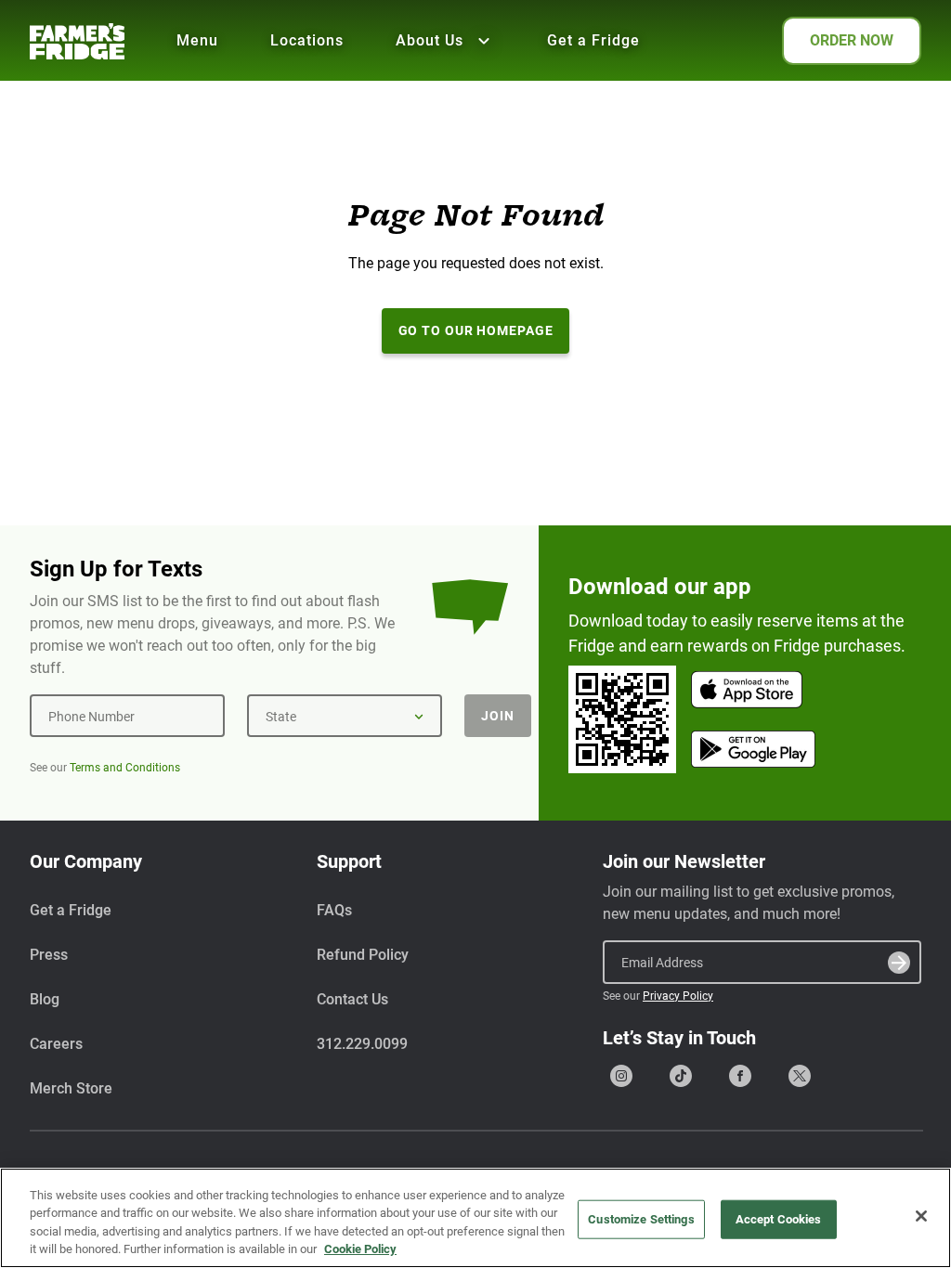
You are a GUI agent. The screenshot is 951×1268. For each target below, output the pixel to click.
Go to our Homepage (476, 330)
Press (49, 955)
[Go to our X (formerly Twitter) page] (799, 1075)
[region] (475, 1218)
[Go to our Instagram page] (621, 1075)
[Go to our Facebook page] (740, 1075)
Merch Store (71, 1088)
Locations (307, 40)
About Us (429, 40)
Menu (197, 40)
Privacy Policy (678, 996)
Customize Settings (641, 1219)
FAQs (334, 910)
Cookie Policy (360, 1249)
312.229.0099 (362, 1044)
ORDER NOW (851, 40)
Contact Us (352, 999)
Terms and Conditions (125, 767)
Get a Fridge (593, 40)
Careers (56, 1044)
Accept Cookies (779, 1219)
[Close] (921, 1216)
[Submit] (899, 962)
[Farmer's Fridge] (77, 41)
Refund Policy (363, 955)
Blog (44, 999)
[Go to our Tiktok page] (680, 1075)
